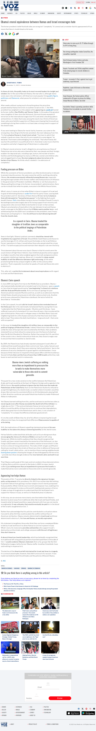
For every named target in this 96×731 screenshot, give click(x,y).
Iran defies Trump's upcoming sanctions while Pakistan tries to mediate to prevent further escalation (78, 109)
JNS (4, 561)
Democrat (15, 98)
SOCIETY (59, 13)
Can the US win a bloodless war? (50, 636)
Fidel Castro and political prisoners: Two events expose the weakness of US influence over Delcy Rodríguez (30, 614)
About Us (32, 715)
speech (56, 286)
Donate (3, 13)
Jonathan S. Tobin (14, 83)
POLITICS (22, 13)
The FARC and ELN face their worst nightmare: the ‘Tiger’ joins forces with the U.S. (30, 637)
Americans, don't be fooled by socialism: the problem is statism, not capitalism (51, 612)
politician (4, 98)
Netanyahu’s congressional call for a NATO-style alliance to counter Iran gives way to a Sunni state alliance (10, 658)
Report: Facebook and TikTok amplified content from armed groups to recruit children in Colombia (78, 71)
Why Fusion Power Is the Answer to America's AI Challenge (21, 586)
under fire (28, 194)
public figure (53, 96)
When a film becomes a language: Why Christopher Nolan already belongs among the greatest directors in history (31, 589)
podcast (50, 110)
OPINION (92, 13)
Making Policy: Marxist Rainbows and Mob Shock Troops (30, 657)
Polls (15, 200)
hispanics (10, 13)
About (12, 724)
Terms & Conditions (52, 724)
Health (29, 13)
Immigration (51, 13)
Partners (18, 715)
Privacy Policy (33, 724)
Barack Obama (34, 568)
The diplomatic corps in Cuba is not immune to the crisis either (10, 612)
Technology (84, 13)
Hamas (17, 568)
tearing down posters (9, 452)
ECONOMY (42, 13)
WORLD (35, 13)
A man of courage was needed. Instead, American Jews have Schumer (50, 657)
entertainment (68, 13)
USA (16, 13)
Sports (76, 13)
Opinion (5, 18)
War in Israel (7, 568)
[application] (78, 125)
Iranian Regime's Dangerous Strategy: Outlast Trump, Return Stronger (10, 637)
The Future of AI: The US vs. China (13, 584)
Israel (23, 568)
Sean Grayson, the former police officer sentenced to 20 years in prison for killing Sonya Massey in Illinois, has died (76, 98)
